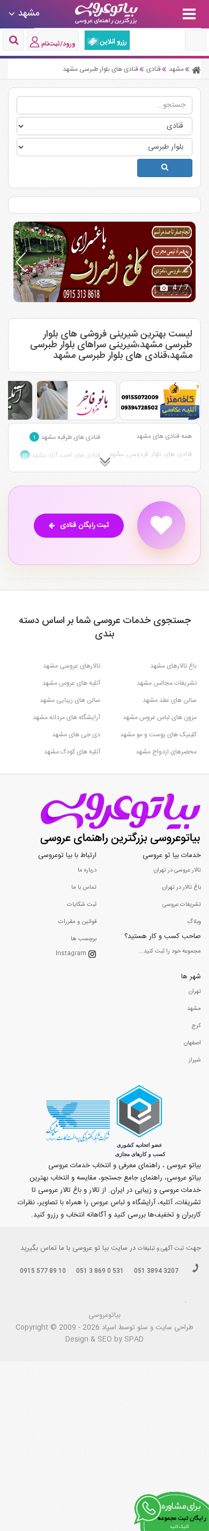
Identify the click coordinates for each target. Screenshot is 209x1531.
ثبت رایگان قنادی (84, 525)
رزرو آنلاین (113, 41)
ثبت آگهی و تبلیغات (161, 1249)
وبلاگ (194, 922)
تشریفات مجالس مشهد (167, 683)
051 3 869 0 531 (100, 1271)
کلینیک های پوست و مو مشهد (158, 734)
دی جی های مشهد (76, 734)
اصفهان (192, 1043)
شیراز (195, 1060)
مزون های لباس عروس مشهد (160, 717)
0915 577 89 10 (43, 1271)
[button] (188, 262)
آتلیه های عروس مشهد (71, 683)
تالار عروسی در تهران (177, 870)
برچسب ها (83, 939)
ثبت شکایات (81, 905)
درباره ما (87, 870)
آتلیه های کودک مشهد (72, 751)
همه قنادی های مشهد (164, 436)
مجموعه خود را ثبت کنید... (170, 951)
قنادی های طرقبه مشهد (66, 437)
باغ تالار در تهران (181, 887)
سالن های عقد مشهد (170, 700)
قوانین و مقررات (77, 922)
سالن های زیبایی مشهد (70, 700)
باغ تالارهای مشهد (173, 666)
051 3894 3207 (156, 1271)
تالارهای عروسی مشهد (71, 666)
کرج (196, 1026)
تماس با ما (83, 887)
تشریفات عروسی (181, 905)
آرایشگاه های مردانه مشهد (66, 717)
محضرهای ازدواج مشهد (166, 751)
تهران (195, 992)
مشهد (194, 1009)
